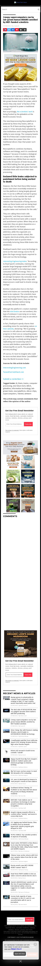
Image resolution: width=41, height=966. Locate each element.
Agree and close (20, 954)
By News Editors (23, 705)
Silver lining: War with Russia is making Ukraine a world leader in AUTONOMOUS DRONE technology (24, 732)
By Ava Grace (22, 755)
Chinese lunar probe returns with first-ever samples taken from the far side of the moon (24, 857)
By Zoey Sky (22, 796)
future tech (21, 386)
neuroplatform (20, 391)
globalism (7, 388)
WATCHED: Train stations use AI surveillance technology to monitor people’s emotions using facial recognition (23, 803)
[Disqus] (20, 546)
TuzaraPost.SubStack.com (13, 372)
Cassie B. (16, 26)
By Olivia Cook (23, 716)
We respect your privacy (28, 931)
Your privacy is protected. (12, 430)
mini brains (14, 311)
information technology (21, 388)
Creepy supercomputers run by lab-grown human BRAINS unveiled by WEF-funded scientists (23, 722)
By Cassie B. (22, 726)
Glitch (28, 386)
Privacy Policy (16, 949)
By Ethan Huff (22, 808)
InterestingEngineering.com (14, 368)
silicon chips (31, 391)
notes (15, 261)
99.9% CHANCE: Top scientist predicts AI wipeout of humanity (24, 836)
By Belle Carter (23, 746)
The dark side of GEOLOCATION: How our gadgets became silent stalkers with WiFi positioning (23, 711)
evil (14, 386)
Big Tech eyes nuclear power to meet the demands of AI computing (24, 772)
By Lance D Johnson (24, 851)
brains (26, 383)
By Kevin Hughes (23, 775)
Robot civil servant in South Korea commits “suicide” (23, 752)
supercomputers (10, 394)
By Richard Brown (23, 736)
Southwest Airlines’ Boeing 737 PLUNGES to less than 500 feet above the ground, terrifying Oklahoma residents (24, 791)
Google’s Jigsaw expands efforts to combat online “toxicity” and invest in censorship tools (24, 814)
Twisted (20, 394)
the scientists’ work (24, 112)
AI (16, 383)
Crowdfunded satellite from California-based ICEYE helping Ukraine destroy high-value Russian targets (24, 742)
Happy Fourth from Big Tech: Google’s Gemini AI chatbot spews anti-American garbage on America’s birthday (24, 762)
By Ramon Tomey (23, 870)
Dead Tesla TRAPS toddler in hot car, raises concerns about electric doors (24, 875)
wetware (27, 394)
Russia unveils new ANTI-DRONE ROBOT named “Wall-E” (22, 866)
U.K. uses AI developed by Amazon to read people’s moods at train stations (24, 780)
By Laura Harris (23, 904)
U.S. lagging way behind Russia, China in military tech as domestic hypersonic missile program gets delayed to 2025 (24, 825)
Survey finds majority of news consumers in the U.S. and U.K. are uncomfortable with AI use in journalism (23, 899)
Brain (20, 383)
